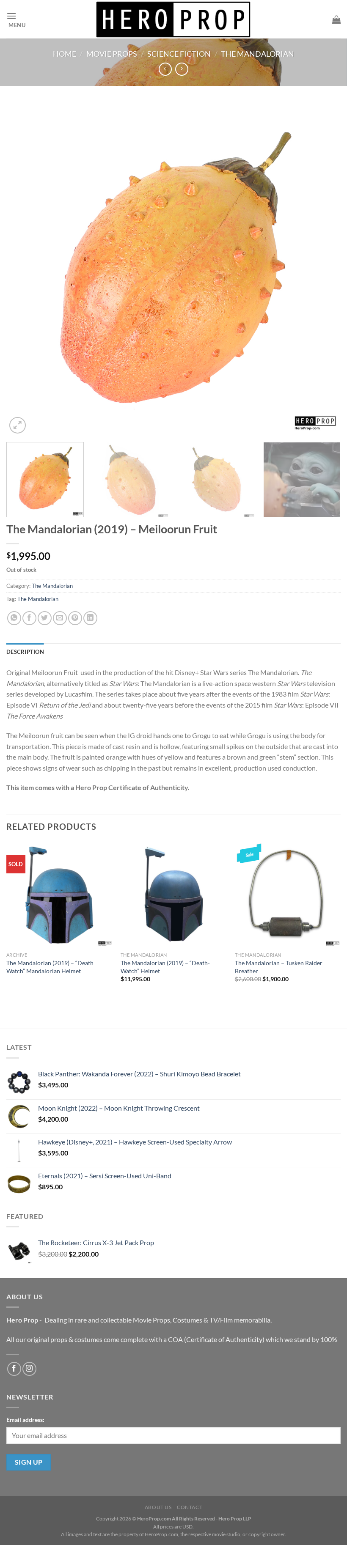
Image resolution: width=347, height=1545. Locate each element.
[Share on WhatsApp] (14, 618)
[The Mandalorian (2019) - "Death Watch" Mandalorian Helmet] (59, 895)
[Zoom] (17, 425)
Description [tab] (25, 651)
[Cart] (336, 19)
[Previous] (23, 269)
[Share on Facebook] (29, 618)
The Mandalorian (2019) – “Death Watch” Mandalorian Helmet (50, 966)
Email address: (25, 1419)
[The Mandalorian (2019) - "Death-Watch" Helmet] (173, 895)
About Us (158, 1507)
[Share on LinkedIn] (90, 618)
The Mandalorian (257, 53)
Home (64, 53)
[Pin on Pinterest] (75, 618)
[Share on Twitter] (45, 618)
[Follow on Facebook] (14, 1369)
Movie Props (111, 53)
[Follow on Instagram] (29, 1369)
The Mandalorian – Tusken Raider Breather (278, 966)
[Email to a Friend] (60, 618)
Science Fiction (179, 53)
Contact (189, 1507)
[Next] (323, 269)
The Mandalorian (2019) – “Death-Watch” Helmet (165, 966)
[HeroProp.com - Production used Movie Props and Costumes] (173, 19)
